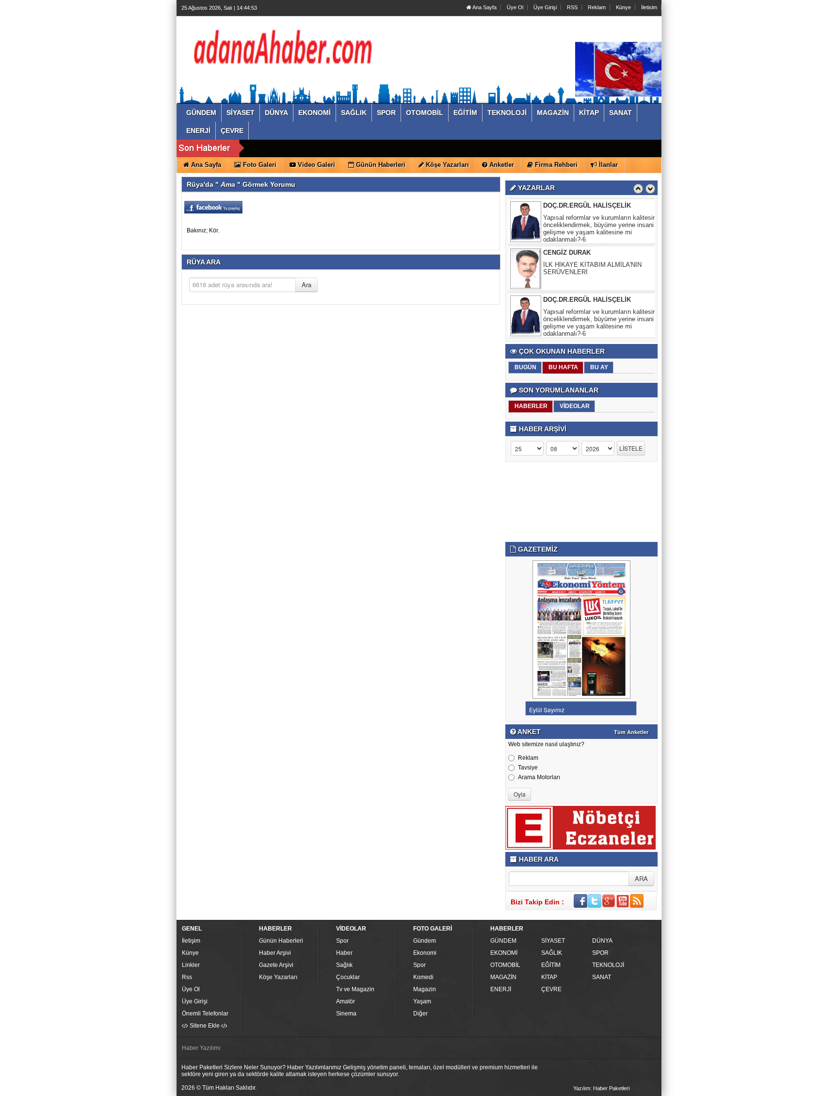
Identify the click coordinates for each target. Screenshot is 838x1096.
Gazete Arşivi (276, 965)
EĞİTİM (551, 965)
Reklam (597, 7)
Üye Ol (515, 7)
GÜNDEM (503, 940)
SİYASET (553, 940)
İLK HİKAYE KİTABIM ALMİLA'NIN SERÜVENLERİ (592, 268)
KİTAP (549, 977)
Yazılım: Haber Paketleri (601, 1088)
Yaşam (422, 1001)
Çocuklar (348, 977)
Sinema (346, 1013)
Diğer (420, 1013)
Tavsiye (528, 767)
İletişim (191, 940)
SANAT (601, 977)
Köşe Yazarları (278, 977)
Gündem (424, 940)
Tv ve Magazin (355, 989)
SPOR (600, 952)
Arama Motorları (539, 777)
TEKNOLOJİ (608, 965)
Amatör (345, 1001)
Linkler (191, 965)
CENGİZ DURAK (567, 252)
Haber (344, 952)
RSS (572, 7)
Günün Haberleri (281, 940)
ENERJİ (500, 989)
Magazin (424, 989)
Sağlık (344, 965)
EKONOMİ (503, 952)
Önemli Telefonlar (205, 1013)
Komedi (423, 977)
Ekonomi (424, 952)
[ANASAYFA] (287, 50)
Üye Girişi (545, 7)
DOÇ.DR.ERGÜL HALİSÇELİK (587, 205)
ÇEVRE (551, 989)
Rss (187, 977)
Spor (342, 940)
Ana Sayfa (484, 7)
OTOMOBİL (505, 965)
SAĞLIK (551, 952)
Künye (623, 7)
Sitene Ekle (204, 1025)
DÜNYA (602, 940)
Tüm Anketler (631, 732)
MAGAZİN (503, 977)
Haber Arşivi (275, 952)
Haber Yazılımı (201, 1048)
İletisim (649, 7)
